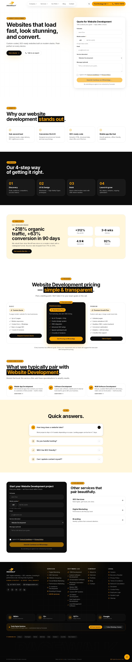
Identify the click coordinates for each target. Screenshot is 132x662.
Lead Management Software (75, 605)
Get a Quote (13, 53)
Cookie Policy (114, 589)
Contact (71, 4)
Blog (64, 4)
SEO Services (53, 575)
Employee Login (115, 592)
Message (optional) (82, 62)
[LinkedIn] (24, 589)
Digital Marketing (54, 572)
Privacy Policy (106, 74)
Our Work (54, 4)
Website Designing (55, 578)
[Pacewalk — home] (11, 4)
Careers (112, 572)
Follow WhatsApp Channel (113, 627)
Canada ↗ (55, 637)
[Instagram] (12, 589)
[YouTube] (16, 589)
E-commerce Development (53, 587)
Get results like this (20, 251)
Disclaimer (113, 586)
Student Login (114, 595)
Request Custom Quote (25, 335)
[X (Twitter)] (20, 589)
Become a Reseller (116, 575)
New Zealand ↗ (72, 637)
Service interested (82, 54)
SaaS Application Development (74, 600)
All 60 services (54, 594)
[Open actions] (127, 657)
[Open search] (89, 4)
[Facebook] (8, 589)
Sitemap (112, 598)
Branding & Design (55, 591)
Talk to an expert (33, 53)
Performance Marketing (56, 584)
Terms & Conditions (93, 74)
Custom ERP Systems (76, 592)
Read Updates (96, 627)
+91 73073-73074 (15, 584)
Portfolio (92, 578)
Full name (79, 28)
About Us (93, 572)
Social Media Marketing (56, 581)
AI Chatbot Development (74, 595)
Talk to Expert (106, 338)
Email (78, 46)
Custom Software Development (74, 576)
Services (43, 4)
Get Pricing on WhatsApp (66, 339)
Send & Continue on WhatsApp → (99, 80)
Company (32, 4)
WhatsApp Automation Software (76, 583)
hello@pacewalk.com (31, 584)
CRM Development (76, 572)
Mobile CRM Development (74, 588)
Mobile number (81, 36)
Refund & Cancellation (117, 584)
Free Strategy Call (100, 4)
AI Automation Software (77, 579)
